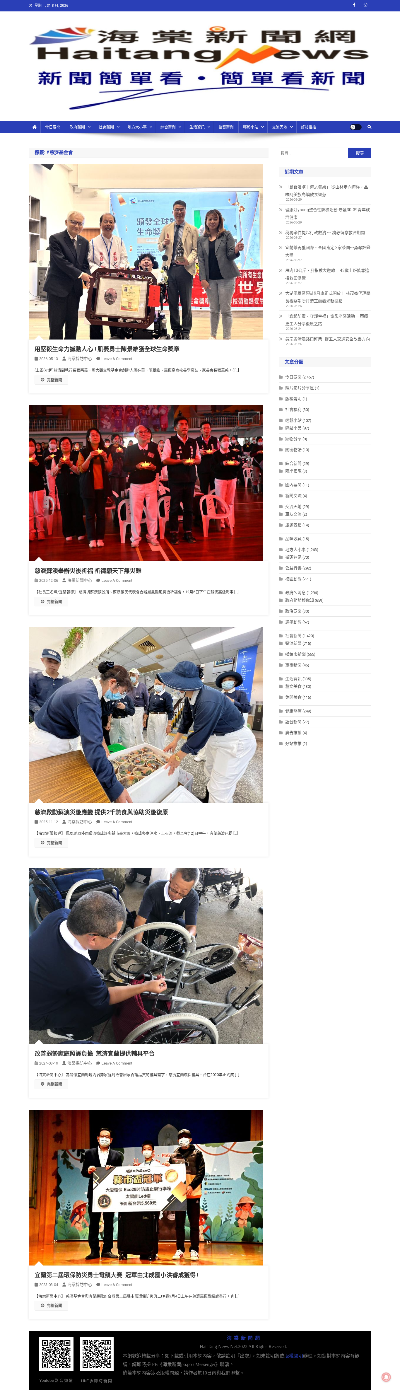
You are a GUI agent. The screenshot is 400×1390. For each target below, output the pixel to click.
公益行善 (293, 568)
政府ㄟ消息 (295, 592)
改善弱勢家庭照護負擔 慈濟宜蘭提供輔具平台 (95, 1053)
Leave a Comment (117, 359)
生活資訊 (197, 127)
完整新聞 (54, 380)
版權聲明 (293, 398)
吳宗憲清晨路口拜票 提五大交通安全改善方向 (327, 339)
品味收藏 (293, 538)
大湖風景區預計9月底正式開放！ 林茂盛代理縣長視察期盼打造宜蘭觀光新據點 (327, 297)
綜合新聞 (168, 127)
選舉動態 (293, 622)
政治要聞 (293, 611)
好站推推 (308, 127)
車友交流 (293, 514)
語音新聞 (226, 127)
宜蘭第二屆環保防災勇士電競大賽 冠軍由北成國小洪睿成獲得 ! (117, 1275)
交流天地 (279, 127)
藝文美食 (293, 686)
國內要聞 (293, 484)
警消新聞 (293, 643)
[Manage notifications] (386, 1377)
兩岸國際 (293, 471)
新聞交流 (293, 495)
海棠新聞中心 (79, 580)
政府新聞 (77, 127)
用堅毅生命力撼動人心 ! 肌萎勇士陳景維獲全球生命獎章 (107, 349)
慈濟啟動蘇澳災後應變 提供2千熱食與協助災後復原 (101, 812)
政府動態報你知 (299, 600)
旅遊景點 (293, 525)
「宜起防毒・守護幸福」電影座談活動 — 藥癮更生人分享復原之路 (326, 320)
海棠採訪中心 (79, 358)
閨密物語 (293, 449)
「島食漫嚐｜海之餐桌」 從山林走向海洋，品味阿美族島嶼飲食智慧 (326, 191)
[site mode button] (356, 127)
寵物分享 (293, 438)
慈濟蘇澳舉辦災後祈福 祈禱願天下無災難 (88, 570)
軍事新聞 (293, 665)
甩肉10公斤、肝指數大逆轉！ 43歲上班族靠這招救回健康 (327, 274)
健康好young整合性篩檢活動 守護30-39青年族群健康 (327, 213)
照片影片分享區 (299, 388)
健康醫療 (293, 711)
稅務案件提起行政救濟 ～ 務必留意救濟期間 (325, 232)
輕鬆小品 (293, 428)
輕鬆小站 (250, 127)
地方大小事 (137, 127)
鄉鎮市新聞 (295, 654)
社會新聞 (106, 127)
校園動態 (293, 579)
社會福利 (293, 409)
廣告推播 (293, 732)
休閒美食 (293, 697)
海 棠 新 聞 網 (243, 1338)
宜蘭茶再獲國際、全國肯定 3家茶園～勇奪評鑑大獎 (327, 251)
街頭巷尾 (293, 557)
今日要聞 (52, 127)
